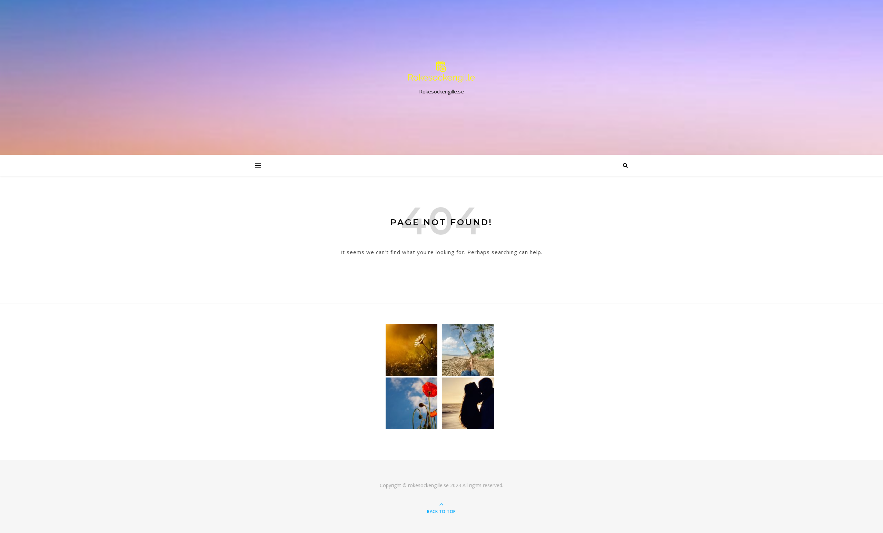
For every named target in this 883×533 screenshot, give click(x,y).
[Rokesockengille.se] (441, 71)
